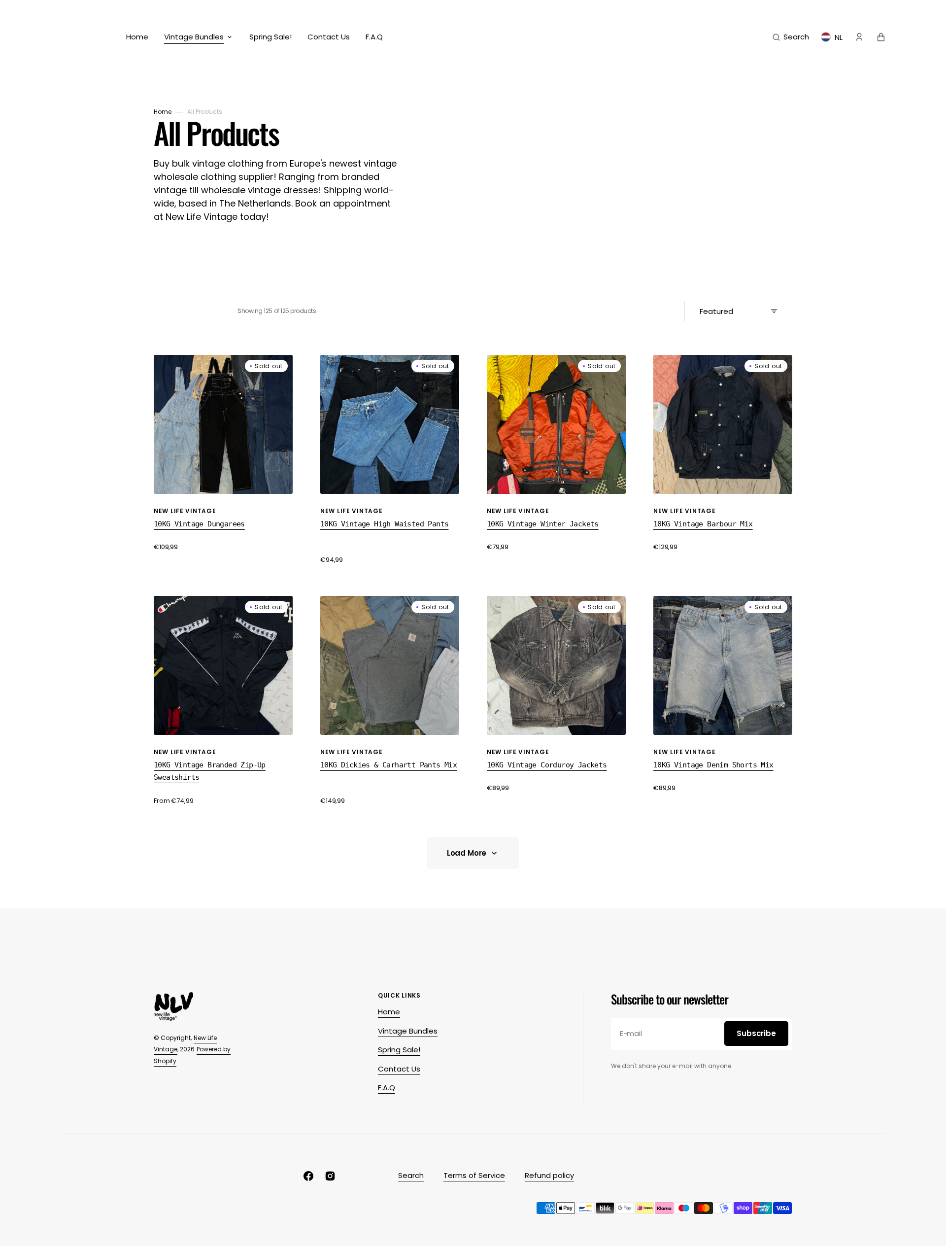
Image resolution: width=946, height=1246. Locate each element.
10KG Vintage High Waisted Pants (384, 523)
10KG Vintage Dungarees (199, 523)
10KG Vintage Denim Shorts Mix (713, 765)
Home (162, 111)
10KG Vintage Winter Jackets (543, 523)
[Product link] (223, 453)
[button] (791, 37)
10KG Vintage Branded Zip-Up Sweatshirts (210, 771)
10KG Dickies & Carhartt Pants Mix (388, 765)
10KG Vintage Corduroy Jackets (547, 765)
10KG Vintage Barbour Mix (703, 523)
